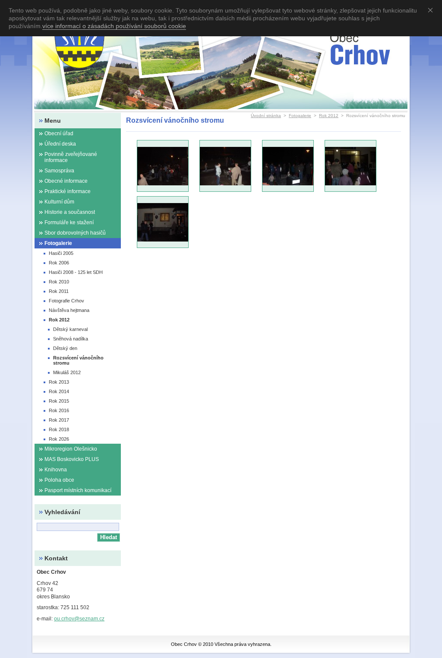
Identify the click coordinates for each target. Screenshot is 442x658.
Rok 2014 (59, 391)
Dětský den (65, 348)
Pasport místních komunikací (77, 490)
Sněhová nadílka (70, 338)
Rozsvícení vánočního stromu (78, 360)
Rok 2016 (59, 410)
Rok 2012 (328, 115)
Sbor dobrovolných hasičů (75, 233)
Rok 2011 (59, 291)
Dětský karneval (70, 329)
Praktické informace (67, 191)
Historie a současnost (69, 212)
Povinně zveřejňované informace (70, 157)
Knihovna (55, 470)
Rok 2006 (59, 262)
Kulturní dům (59, 202)
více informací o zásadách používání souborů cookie (114, 25)
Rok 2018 (59, 429)
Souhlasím (432, 10)
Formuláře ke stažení (69, 222)
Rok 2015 (59, 401)
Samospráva (59, 171)
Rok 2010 (59, 281)
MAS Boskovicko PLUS (71, 459)
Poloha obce (59, 480)
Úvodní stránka (266, 115)
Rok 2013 (59, 382)
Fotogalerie (300, 115)
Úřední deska (60, 144)
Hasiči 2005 (61, 253)
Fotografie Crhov (66, 300)
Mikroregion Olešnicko (70, 449)
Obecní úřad (58, 133)
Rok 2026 (59, 439)
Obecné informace (66, 181)
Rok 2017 (59, 420)
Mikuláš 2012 (67, 372)
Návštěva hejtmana (69, 310)
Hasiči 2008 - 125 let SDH (76, 272)
